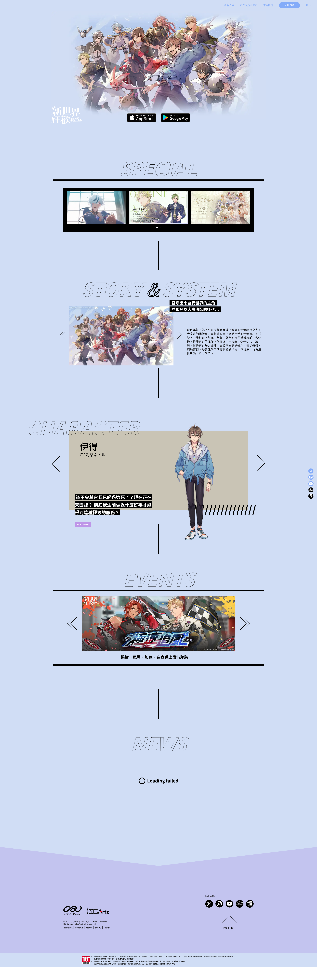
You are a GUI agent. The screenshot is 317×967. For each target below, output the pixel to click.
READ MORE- (83, 524)
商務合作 (88, 927)
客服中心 (97, 927)
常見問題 (268, 5)
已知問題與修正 (248, 5)
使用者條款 (68, 927)
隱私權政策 (79, 927)
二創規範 (107, 927)
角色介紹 (229, 5)
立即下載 (289, 5)
